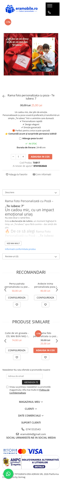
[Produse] (50, 6)
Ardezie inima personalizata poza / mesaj (45, 285)
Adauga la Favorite (17, 174)
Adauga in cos (40, 156)
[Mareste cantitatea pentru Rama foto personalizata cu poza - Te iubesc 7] (23, 156)
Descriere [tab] (9, 192)
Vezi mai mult (13, 243)
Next (57, 58)
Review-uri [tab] (11, 256)
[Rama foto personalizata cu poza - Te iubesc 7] (31, 55)
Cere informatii (43, 174)
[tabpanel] (31, 55)
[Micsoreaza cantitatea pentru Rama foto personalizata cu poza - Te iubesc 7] (13, 156)
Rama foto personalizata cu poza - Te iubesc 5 (45, 334)
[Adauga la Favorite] (17, 304)
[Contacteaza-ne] (49, 12)
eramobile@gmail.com (33, 434)
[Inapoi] (2, 96)
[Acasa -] (21, 9)
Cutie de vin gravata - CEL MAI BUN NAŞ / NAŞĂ (17, 334)
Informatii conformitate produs (20, 249)
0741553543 (33, 429)
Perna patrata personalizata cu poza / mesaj (17, 285)
